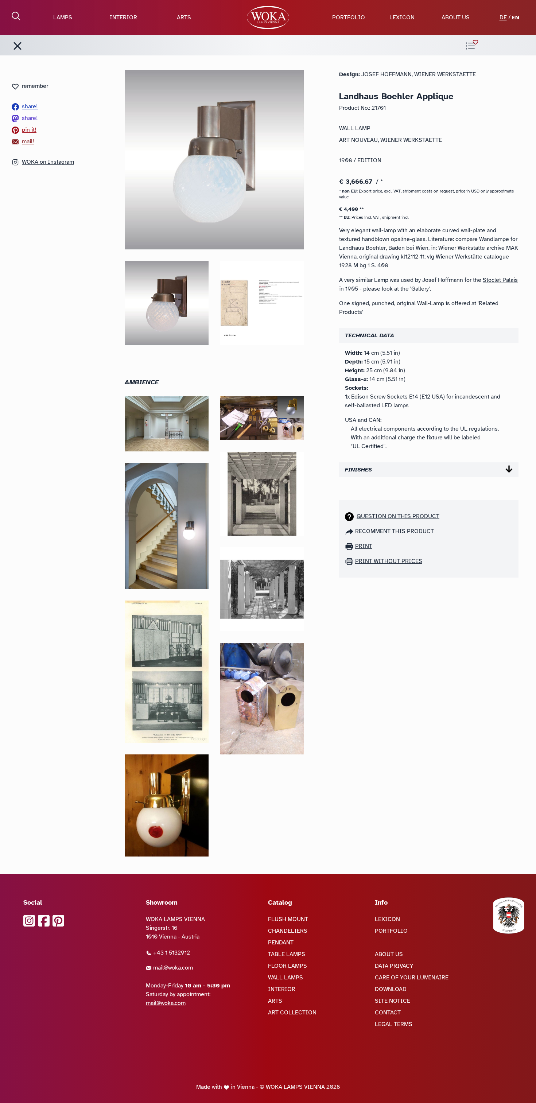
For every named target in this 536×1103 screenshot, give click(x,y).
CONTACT (388, 1012)
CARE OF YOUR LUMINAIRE (411, 977)
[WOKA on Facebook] (44, 920)
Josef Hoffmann (386, 74)
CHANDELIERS (287, 931)
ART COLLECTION (292, 1012)
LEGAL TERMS (393, 1024)
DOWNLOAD (391, 989)
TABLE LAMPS (286, 954)
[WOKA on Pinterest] (58, 920)
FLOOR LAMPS (287, 966)
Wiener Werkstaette (445, 74)
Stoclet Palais (500, 280)
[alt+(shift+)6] (17, 46)
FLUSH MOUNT (288, 919)
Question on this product (398, 516)
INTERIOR (123, 17)
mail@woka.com (172, 967)
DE (503, 17)
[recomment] (350, 531)
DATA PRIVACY (394, 966)
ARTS (184, 17)
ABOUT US (456, 17)
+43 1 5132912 (171, 952)
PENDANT (281, 942)
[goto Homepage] (268, 17)
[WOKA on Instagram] (29, 920)
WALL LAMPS (285, 977)
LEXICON (402, 17)
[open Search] (16, 16)
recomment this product (394, 531)
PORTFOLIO (348, 17)
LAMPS (62, 17)
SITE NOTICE (392, 1001)
